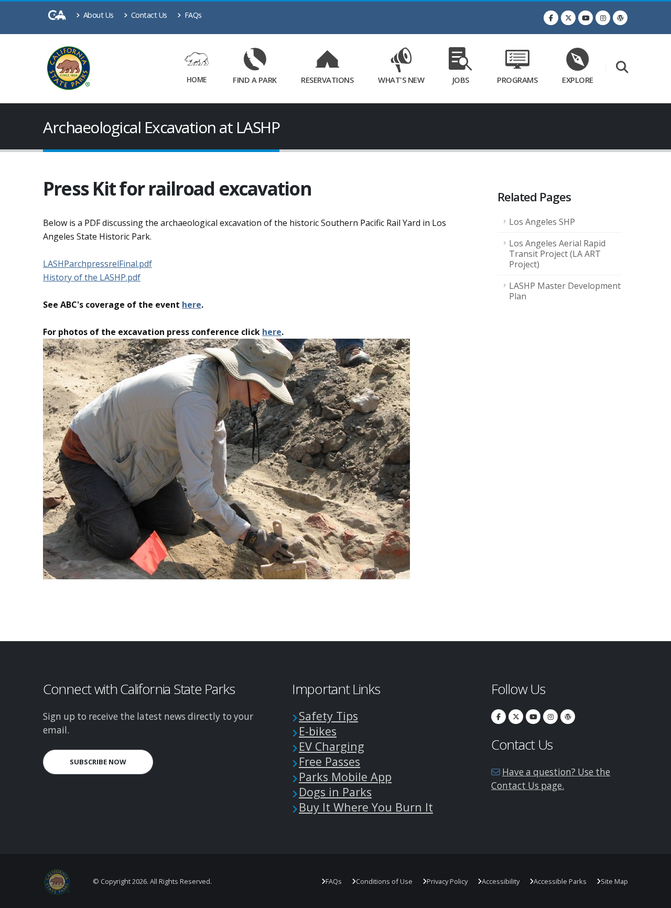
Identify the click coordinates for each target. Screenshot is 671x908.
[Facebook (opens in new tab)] (551, 17)
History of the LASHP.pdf (91, 277)
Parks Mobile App (345, 776)
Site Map (614, 881)
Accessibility (501, 881)
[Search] (622, 68)
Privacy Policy (447, 881)
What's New (401, 79)
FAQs (192, 15)
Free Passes (329, 761)
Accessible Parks (560, 881)
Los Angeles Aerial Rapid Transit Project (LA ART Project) (557, 253)
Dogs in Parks (335, 791)
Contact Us (148, 15)
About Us (97, 15)
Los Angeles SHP (542, 222)
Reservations (331, 77)
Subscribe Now (111, 761)
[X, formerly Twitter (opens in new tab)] (568, 17)
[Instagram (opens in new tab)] (603, 17)
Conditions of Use (384, 881)
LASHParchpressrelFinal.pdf (97, 263)
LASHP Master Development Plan (565, 291)
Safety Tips (328, 715)
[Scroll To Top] (653, 896)
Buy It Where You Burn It (366, 807)
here (191, 304)
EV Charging (331, 746)
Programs (517, 79)
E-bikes (318, 731)
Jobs (460, 79)
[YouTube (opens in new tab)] (585, 17)
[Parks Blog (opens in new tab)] (620, 17)
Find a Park (255, 79)
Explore (577, 79)
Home (197, 79)
